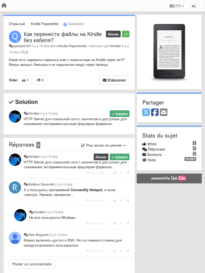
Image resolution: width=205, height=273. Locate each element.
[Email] (163, 112)
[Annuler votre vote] (121, 172)
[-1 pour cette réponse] (127, 172)
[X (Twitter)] (146, 112)
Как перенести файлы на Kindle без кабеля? (63, 37)
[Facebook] (155, 112)
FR (178, 6)
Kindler (115, 45)
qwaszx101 (22, 45)
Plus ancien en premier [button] (104, 145)
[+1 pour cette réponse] (114, 172)
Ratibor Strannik (41, 184)
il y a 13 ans (49, 113)
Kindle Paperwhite (44, 23)
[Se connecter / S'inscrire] (193, 5)
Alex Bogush (38, 234)
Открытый (17, 23)
